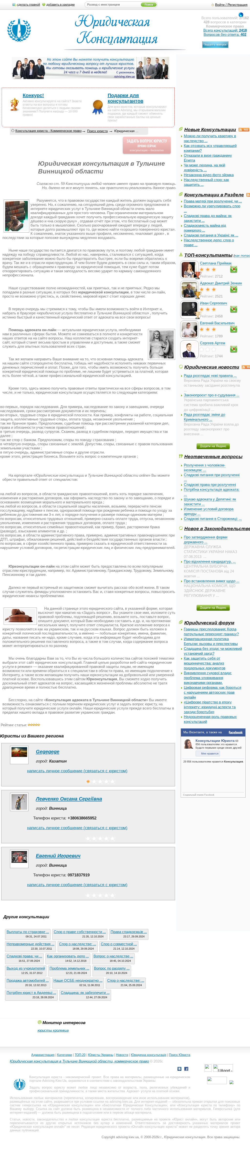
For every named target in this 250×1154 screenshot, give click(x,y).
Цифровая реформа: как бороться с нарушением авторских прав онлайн (212, 692)
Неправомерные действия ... (30, 944)
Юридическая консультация (71, 1105)
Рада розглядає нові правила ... (210, 375)
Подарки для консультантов (125, 98)
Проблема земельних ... (69, 968)
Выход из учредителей (26, 968)
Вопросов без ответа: (225, 34)
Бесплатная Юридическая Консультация (135, 1105)
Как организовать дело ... (68, 956)
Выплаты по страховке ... (28, 932)
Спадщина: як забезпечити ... (85, 992)
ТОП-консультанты (208, 255)
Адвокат (133, 1091)
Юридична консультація (148, 1055)
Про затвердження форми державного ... (205, 539)
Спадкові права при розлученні (210, 484)
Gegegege (47, 751)
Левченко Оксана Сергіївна (69, 798)
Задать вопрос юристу (47, 1087)
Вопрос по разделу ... (112, 968)
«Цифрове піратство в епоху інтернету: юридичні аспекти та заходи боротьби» (210, 707)
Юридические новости (211, 367)
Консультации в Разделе (214, 194)
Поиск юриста (97, 131)
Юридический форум (209, 622)
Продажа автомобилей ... (28, 980)
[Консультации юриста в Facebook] (186, 1069)
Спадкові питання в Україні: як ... (211, 235)
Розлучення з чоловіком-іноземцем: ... (204, 467)
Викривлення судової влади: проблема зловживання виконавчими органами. (208, 678)
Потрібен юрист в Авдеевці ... (31, 992)
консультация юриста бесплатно (104, 1119)
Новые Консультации (210, 129)
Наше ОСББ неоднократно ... (78, 980)
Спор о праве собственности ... (80, 932)
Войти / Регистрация (231, 5)
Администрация (42, 1055)
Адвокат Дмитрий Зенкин (221, 283)
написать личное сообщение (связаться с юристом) (77, 771)
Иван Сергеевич (213, 303)
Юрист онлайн (185, 1119)
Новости (122, 1055)
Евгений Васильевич (217, 323)
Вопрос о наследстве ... (113, 956)
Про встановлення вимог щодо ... (211, 581)
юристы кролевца (53, 1030)
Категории (64, 1055)
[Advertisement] (214, 92)
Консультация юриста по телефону (206, 1105)
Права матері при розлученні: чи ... (213, 201)
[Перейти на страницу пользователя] (19, 764)
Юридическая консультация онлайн (37, 1126)
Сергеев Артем (212, 343)
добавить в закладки (60, 4)
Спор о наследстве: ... (77, 944)
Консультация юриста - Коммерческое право (48, 131)
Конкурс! (33, 95)
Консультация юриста (45, 1077)
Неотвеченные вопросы (213, 456)
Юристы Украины (100, 1055)
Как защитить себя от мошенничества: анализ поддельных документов (204, 663)
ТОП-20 (80, 1055)
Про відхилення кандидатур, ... (210, 561)
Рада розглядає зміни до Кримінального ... (204, 416)
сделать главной (28, 4)
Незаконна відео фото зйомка (209, 175)
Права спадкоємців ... (129, 932)
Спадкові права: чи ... (24, 956)
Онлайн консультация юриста (154, 1126)
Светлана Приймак (216, 263)
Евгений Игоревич (58, 855)
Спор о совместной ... (119, 944)
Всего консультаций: (225, 30)
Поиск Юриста (179, 1055)
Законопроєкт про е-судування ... (211, 395)
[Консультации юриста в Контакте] (179, 1069)
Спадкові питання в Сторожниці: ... (213, 519)
